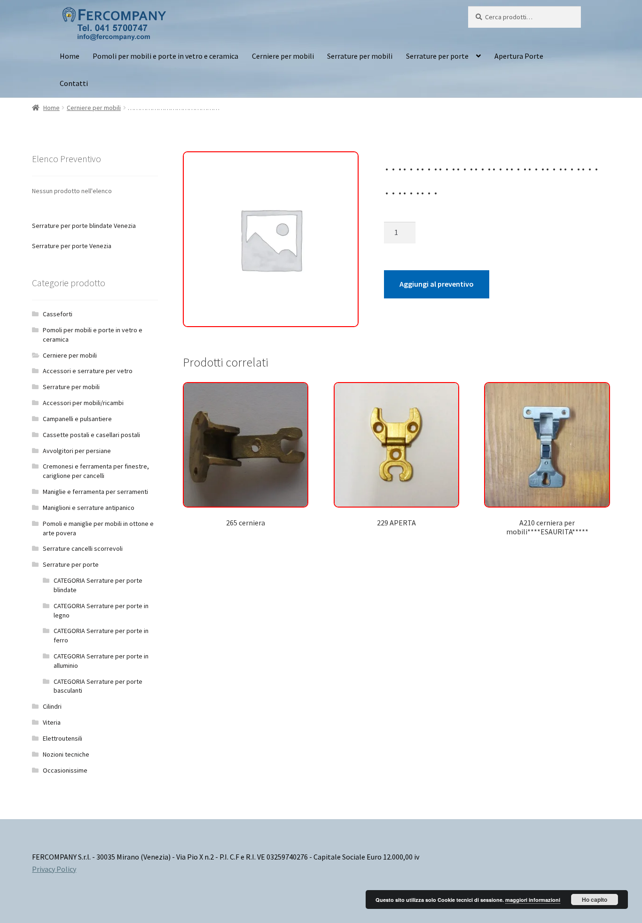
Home (69, 56)
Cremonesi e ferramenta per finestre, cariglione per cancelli (96, 471)
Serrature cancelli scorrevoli (83, 548)
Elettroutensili (62, 738)
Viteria (52, 722)
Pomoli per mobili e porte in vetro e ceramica (165, 56)
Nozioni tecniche (66, 754)
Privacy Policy (54, 869)
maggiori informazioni (532, 899)
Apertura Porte (518, 56)
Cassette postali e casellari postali (91, 434)
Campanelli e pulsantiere (77, 419)
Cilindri (52, 706)
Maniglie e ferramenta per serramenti (95, 491)
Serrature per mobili (359, 56)
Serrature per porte (437, 56)
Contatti (74, 83)
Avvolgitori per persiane (77, 450)
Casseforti (57, 314)
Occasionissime (65, 770)
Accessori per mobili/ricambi (83, 403)
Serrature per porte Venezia (71, 246)
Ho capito (594, 899)
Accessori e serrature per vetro (88, 371)
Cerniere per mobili (283, 56)
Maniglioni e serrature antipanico (88, 507)
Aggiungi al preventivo (436, 284)
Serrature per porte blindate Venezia (84, 225)
